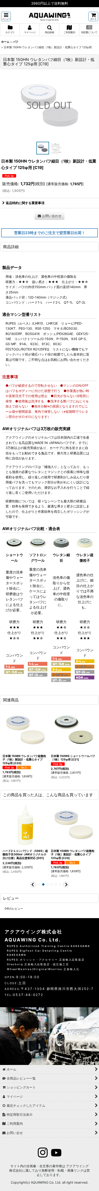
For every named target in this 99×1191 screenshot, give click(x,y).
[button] (6, 16)
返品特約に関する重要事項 (25, 203)
